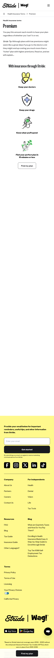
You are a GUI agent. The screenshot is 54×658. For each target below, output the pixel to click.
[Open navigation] (4, 14)
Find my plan (27, 165)
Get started (27, 449)
